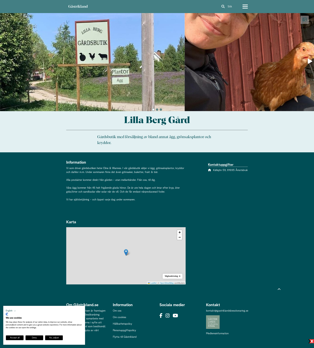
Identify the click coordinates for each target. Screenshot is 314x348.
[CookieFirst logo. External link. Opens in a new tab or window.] (7, 314)
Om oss (117, 310)
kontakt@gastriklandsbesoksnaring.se (227, 310)
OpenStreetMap (167, 282)
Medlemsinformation (217, 333)
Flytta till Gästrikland (125, 337)
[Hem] (78, 6)
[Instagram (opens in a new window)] (168, 316)
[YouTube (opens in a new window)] (175, 316)
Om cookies (119, 317)
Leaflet (153, 282)
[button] (153, 109)
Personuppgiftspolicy (124, 330)
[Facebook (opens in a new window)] (160, 316)
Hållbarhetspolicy (122, 324)
